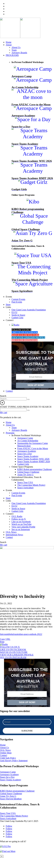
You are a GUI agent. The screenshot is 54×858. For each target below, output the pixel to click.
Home (3, 745)
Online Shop (6, 752)
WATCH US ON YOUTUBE (25, 335)
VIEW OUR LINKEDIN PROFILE (28, 337)
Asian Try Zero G (8, 796)
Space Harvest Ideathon (11, 798)
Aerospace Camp (8, 772)
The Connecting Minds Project (14, 816)
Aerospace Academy (9, 774)
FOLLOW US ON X (21, 330)
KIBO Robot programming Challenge (17, 791)
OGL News (5, 750)
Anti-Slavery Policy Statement (14, 760)
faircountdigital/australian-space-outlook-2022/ (21, 634)
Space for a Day (7, 777)
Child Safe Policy (8, 758)
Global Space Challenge (11, 793)
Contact (3, 755)
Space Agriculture (8, 818)
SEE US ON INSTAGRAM (25, 340)
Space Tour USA (8, 813)
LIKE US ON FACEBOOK (25, 332)
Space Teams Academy (10, 779)
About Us (4, 747)
